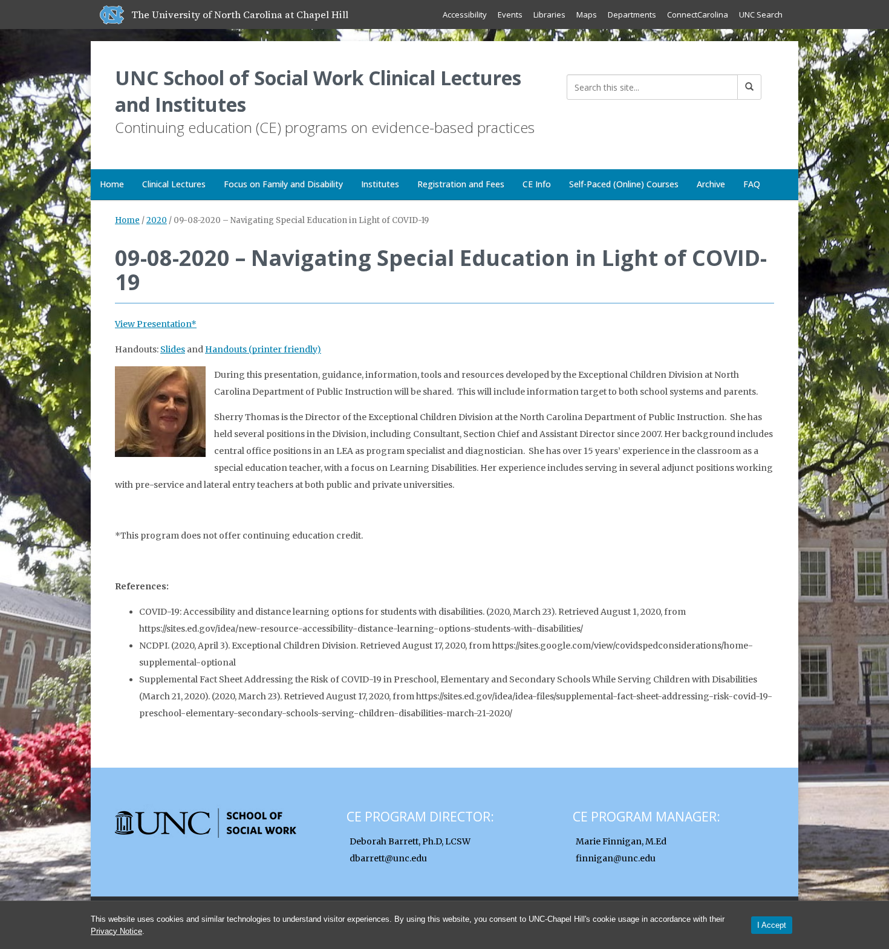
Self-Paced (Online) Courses (624, 184)
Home (112, 184)
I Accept (771, 925)
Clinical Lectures (174, 184)
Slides (172, 349)
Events (510, 14)
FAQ (751, 184)
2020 (156, 220)
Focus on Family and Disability (283, 184)
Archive (711, 184)
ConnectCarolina (697, 14)
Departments (632, 14)
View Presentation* (156, 324)
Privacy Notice (116, 931)
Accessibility (465, 14)
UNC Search (761, 14)
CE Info (537, 184)
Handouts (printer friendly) (263, 349)
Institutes (380, 184)
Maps (586, 14)
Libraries (549, 14)
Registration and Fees (460, 184)
